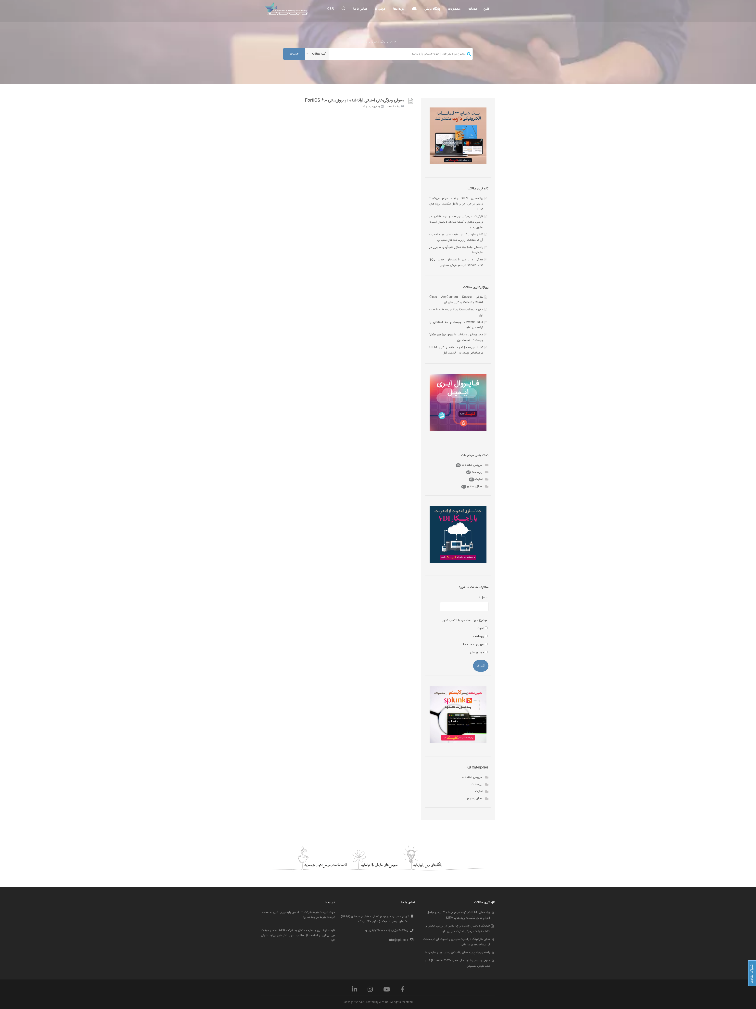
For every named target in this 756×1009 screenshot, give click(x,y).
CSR (330, 9)
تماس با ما (359, 9)
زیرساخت (477, 472)
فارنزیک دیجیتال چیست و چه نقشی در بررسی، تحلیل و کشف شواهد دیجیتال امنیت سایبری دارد (456, 222)
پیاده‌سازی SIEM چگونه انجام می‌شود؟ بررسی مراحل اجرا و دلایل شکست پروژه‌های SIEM (456, 204)
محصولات (453, 9)
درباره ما (379, 9)
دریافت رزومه (327, 917)
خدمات (472, 9)
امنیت (479, 479)
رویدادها (398, 9)
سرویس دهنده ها (472, 465)
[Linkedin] (354, 991)
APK (393, 42)
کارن (486, 9)
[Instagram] (370, 991)
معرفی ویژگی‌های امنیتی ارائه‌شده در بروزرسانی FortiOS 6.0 (354, 100)
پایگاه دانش (431, 9)
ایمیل (483, 597)
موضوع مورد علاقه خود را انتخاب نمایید (464, 620)
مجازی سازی (475, 486)
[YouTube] (386, 991)
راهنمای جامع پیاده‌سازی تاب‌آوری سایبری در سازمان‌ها (457, 952)
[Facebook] (402, 991)
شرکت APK (286, 930)
